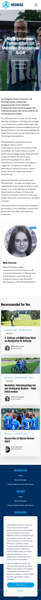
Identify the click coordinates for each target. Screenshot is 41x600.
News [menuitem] (20, 476)
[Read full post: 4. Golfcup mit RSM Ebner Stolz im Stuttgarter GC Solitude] (20, 318)
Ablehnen (20, 591)
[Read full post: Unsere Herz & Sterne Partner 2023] (20, 419)
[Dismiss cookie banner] (33, 521)
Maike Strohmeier (22, 61)
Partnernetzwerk (20, 32)
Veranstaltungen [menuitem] (20, 480)
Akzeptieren (20, 585)
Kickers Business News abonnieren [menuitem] (20, 484)
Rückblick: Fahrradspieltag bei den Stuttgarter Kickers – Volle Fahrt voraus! (20, 388)
